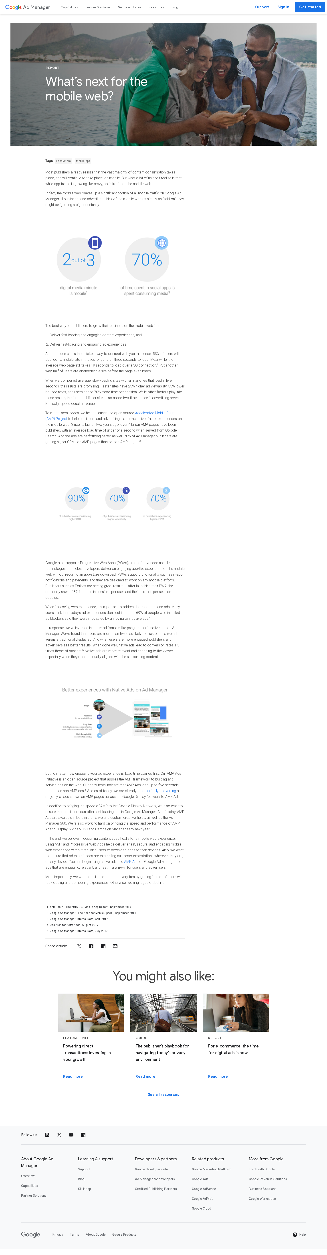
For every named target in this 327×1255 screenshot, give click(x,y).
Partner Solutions (98, 7)
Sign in (283, 7)
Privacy (57, 1234)
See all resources (163, 1094)
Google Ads (200, 1179)
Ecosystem (63, 161)
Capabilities (69, 7)
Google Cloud (201, 1208)
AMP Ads (131, 862)
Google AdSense (204, 1189)
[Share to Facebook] (91, 946)
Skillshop (84, 1189)
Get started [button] (310, 7)
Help (302, 1234)
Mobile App (83, 161)
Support (262, 7)
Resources (156, 7)
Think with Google (262, 1169)
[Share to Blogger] (47, 1135)
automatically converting (156, 791)
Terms (74, 1234)
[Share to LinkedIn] (103, 946)
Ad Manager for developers (155, 1179)
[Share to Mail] (115, 946)
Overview (28, 1176)
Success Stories (129, 7)
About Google (96, 1234)
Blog (175, 7)
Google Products (124, 1234)
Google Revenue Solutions (268, 1179)
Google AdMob (202, 1198)
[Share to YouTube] (71, 1135)
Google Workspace (262, 1198)
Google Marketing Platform (211, 1169)
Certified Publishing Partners (156, 1189)
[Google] (13, 7)
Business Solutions (263, 1189)
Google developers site (151, 1169)
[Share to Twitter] (79, 946)
